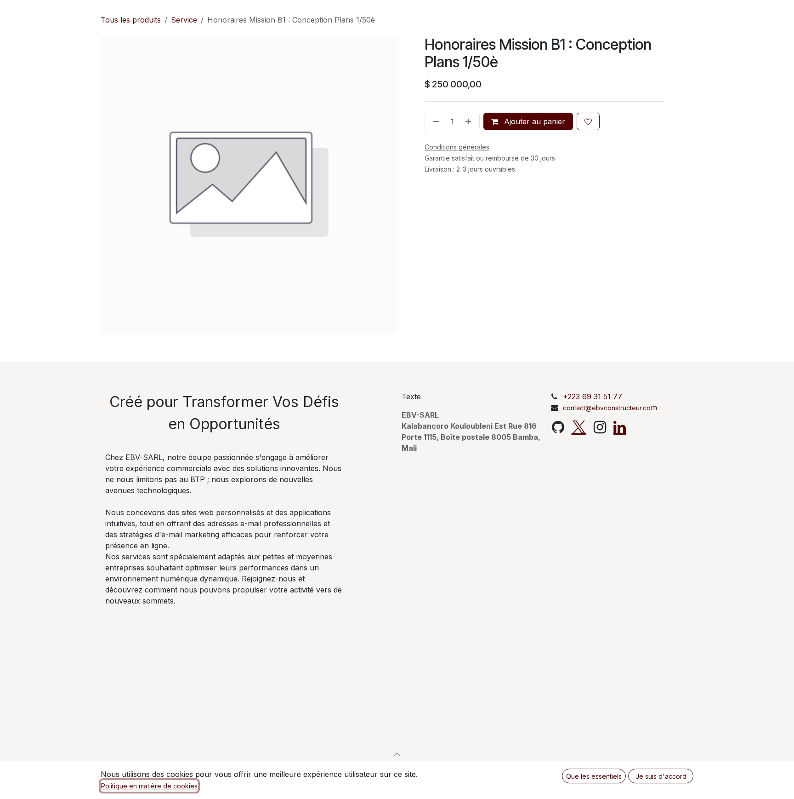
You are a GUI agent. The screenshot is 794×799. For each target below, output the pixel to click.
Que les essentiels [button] (594, 776)
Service (184, 19)
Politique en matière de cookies (149, 786)
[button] (397, 754)
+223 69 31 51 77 (592, 396)
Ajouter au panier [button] (533, 121)
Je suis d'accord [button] (660, 776)
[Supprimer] (434, 121)
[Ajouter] (470, 121)
